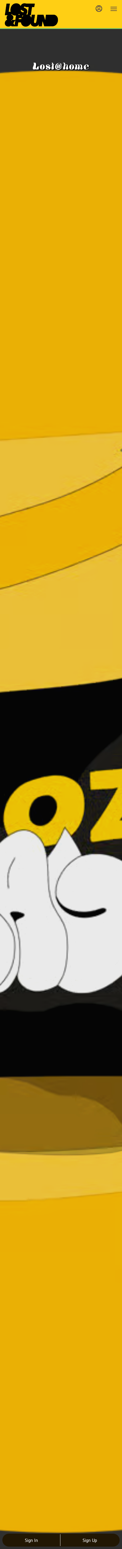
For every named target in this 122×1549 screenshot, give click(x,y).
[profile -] (98, 8)
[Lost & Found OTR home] (31, 14)
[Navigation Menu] (113, 9)
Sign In (31, 1540)
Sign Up (90, 1540)
